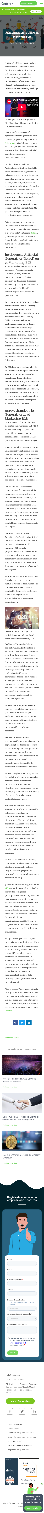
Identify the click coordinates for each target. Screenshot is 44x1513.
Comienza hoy (33, 1508)
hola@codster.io (13, 1375)
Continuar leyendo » (9, 1087)
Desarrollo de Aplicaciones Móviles (22, 1437)
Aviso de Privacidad (11, 1492)
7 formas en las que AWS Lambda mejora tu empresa (19, 1080)
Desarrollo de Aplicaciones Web (21, 1433)
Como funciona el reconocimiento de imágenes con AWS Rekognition (20, 1118)
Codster (33, 233)
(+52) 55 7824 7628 (15, 1379)
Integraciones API (15, 1441)
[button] (41, 3)
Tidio (7, 888)
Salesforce (9, 143)
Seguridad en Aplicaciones (18, 1449)
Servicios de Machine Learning (20, 1445)
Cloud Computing (15, 1424)
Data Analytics (13, 1428)
